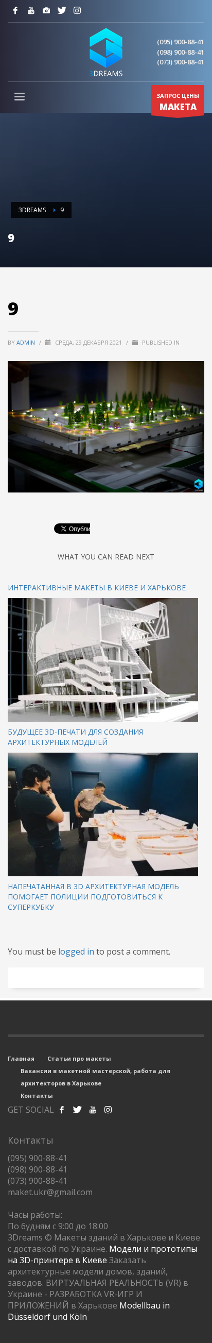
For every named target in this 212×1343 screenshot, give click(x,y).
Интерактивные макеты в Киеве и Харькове (97, 587)
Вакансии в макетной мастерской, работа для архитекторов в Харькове (95, 1077)
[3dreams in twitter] (77, 1109)
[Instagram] (46, 10)
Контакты (37, 1095)
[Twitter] (61, 10)
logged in (77, 951)
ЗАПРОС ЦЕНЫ (177, 102)
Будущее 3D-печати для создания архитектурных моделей (75, 737)
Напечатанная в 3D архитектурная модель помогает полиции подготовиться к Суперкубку (93, 896)
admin (26, 342)
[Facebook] (15, 10)
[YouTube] (31, 10)
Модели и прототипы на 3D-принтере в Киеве (102, 1254)
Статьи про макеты (79, 1058)
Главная (21, 1058)
